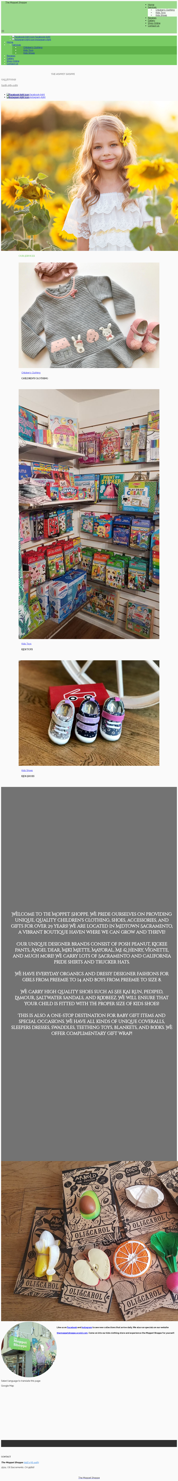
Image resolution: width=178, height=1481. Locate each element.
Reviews (152, 18)
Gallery (151, 20)
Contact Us (153, 25)
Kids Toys (28, 50)
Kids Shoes (161, 15)
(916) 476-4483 (9, 85)
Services (152, 7)
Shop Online (154, 23)
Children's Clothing (32, 47)
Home (151, 4)
